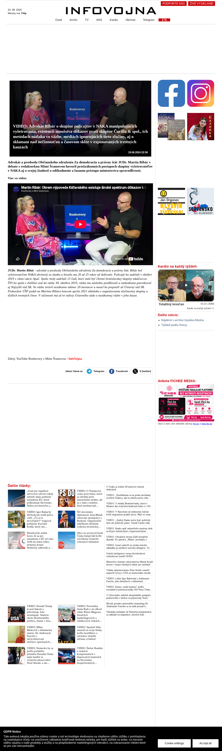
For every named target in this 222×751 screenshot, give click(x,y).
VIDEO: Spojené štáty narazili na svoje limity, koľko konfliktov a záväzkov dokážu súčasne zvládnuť (89, 633)
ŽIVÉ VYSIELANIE (201, 3)
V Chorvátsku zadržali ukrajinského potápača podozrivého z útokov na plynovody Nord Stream (128, 596)
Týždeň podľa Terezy (174, 325)
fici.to (196, 423)
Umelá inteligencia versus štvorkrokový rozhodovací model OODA (125, 555)
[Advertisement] (110, 48)
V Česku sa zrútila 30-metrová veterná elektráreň (125, 488)
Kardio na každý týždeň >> (200, 308)
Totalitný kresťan (171, 304)
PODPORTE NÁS (174, 3)
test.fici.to (207, 423)
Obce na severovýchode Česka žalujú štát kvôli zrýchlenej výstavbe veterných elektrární (90, 537)
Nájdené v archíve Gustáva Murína (182, 320)
